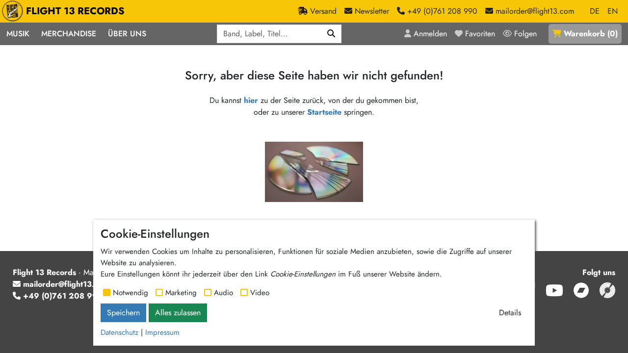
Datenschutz (119, 332)
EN (612, 11)
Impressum (162, 332)
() (591, 33)
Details (510, 312)
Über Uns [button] (127, 33)
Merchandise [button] (68, 33)
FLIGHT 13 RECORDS (75, 11)
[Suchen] (331, 34)
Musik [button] (17, 33)
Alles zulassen (178, 312)
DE (595, 11)
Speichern (123, 312)
